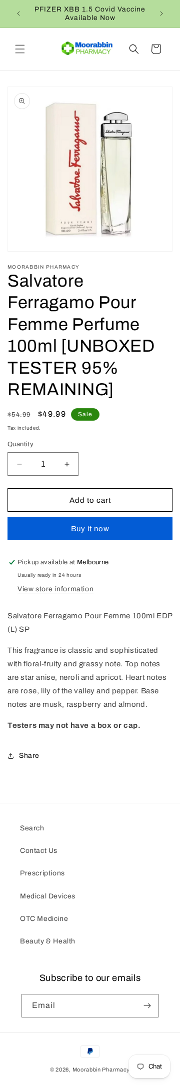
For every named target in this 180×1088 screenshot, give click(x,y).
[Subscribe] (147, 1005)
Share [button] (29, 755)
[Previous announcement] (19, 14)
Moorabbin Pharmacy (101, 1069)
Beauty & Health (48, 941)
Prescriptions (42, 873)
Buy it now (90, 529)
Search (32, 828)
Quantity (21, 444)
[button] (20, 49)
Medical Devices (48, 896)
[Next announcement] (161, 14)
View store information (56, 589)
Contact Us (39, 850)
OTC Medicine (44, 918)
